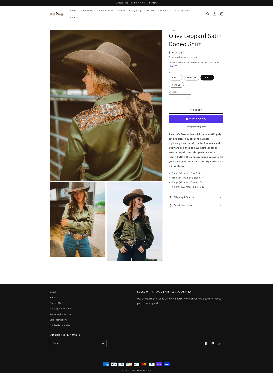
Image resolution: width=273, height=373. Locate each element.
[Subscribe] (102, 343)
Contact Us (55, 303)
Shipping (173, 57)
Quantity (173, 92)
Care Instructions (58, 319)
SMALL (175, 77)
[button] (87, 10)
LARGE (207, 77)
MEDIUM (191, 77)
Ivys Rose (131, 370)
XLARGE (176, 84)
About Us (54, 297)
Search (53, 291)
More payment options (196, 126)
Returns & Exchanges (60, 314)
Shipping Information (61, 308)
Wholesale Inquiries (60, 325)
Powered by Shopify (143, 370)
